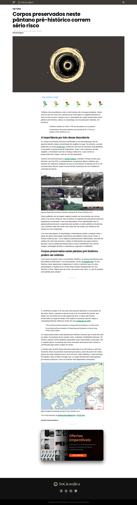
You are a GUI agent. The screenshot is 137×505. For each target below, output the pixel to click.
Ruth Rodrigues (18, 33)
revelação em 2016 (83, 321)
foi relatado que (88, 262)
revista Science (70, 159)
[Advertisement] (72, 292)
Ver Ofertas (78, 455)
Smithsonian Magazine (66, 415)
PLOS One (61, 147)
